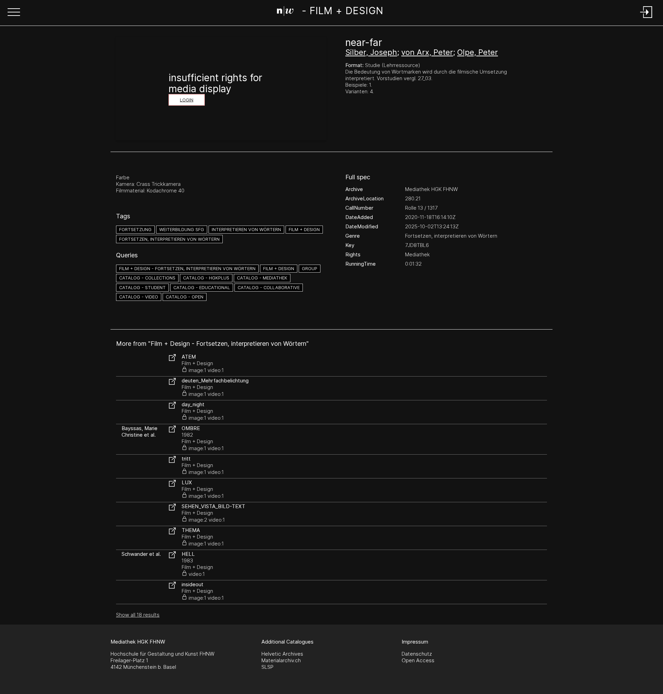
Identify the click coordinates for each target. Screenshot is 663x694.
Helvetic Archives (282, 653)
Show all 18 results (138, 614)
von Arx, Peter (427, 52)
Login (186, 100)
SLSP (267, 667)
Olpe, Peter (477, 52)
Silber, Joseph (371, 52)
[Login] (646, 18)
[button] (14, 13)
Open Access (418, 660)
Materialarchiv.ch (281, 660)
